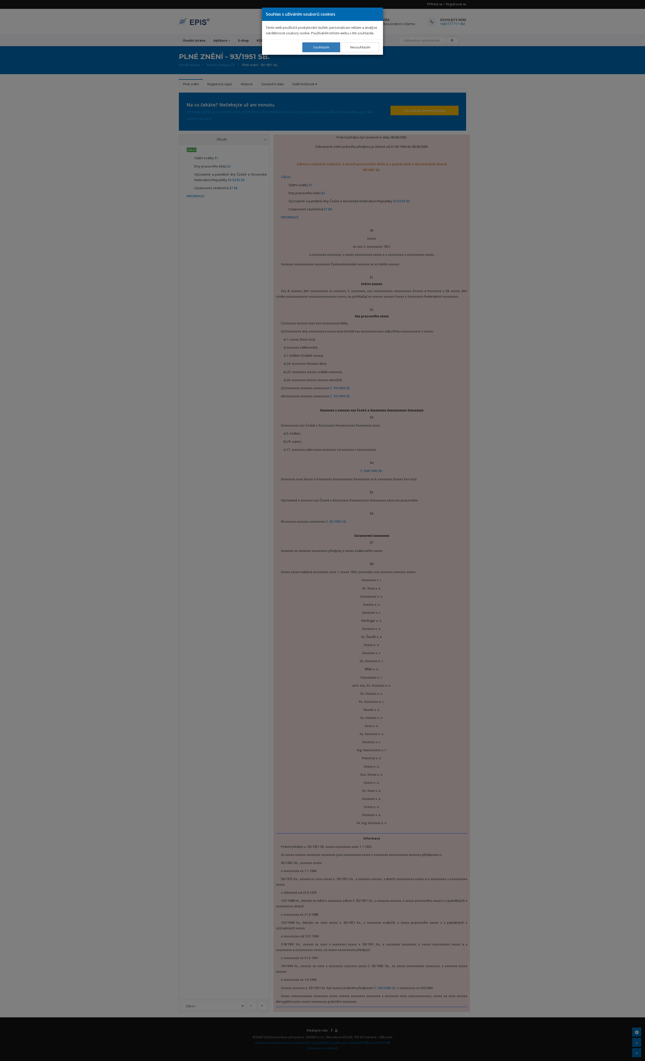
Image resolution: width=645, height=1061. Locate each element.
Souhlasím (321, 47)
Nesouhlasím (360, 47)
